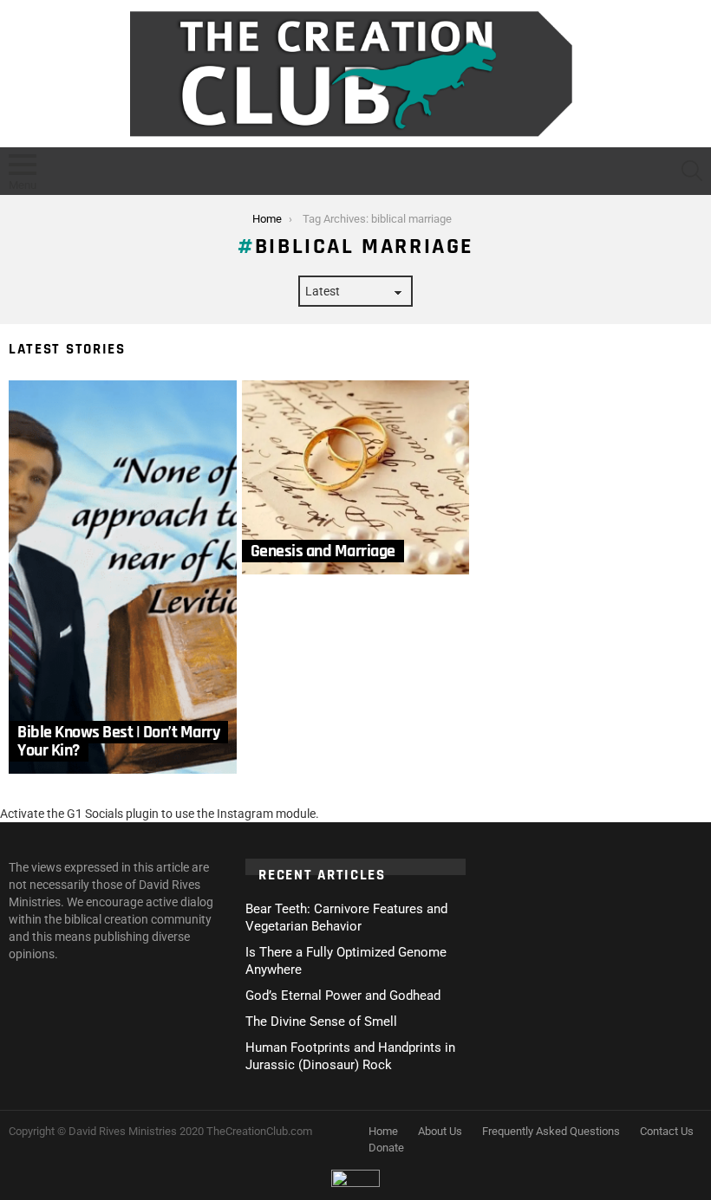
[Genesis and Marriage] (356, 477)
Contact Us (667, 1131)
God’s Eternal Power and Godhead (342, 995)
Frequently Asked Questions (551, 1131)
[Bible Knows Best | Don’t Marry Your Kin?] (123, 577)
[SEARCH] (692, 170)
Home (383, 1131)
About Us (440, 1131)
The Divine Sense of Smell (321, 1021)
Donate (386, 1147)
